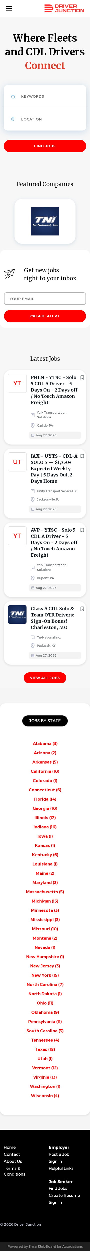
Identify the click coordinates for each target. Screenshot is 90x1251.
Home (10, 1147)
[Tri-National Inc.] (45, 221)
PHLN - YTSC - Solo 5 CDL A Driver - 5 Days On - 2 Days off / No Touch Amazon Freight (54, 389)
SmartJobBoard (42, 1246)
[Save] (82, 377)
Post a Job (59, 1154)
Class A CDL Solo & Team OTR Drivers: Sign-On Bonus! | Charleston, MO (52, 618)
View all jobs (45, 678)
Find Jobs (45, 146)
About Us (13, 1161)
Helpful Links (61, 1168)
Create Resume (64, 1195)
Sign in (55, 1161)
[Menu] (9, 8)
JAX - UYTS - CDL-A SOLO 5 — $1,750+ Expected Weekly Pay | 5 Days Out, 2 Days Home (54, 468)
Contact (12, 1154)
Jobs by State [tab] (45, 720)
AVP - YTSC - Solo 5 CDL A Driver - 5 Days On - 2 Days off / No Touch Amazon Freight (54, 542)
